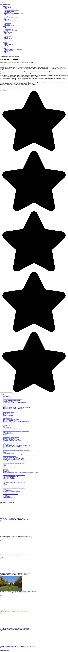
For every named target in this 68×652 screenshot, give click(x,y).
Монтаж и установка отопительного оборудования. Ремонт (16, 447)
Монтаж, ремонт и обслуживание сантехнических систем (16, 448)
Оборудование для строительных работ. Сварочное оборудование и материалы (20, 454)
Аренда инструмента (7, 397)
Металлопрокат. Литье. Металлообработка (12, 446)
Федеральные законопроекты (12, 10)
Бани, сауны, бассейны (8, 401)
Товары (4, 26)
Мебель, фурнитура (7, 444)
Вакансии (7, 35)
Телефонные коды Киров (11, 30)
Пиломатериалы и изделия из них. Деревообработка (14, 462)
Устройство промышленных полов (10, 494)
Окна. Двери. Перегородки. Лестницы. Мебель (13, 458)
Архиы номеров (9, 50)
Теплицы (5, 485)
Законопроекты (6, 425)
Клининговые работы (8, 433)
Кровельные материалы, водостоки (11, 439)
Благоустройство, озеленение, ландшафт (12, 403)
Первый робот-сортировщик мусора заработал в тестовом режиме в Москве (17, 646)
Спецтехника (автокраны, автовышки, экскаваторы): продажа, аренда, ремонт (20, 472)
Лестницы (5, 441)
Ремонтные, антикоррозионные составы (12, 467)
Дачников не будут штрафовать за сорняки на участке (12, 518)
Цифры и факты (9, 15)
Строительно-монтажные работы (10, 476)
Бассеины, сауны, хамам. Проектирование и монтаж (14, 402)
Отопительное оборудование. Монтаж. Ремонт (13, 459)
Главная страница (4, 56)
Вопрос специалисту (7, 410)
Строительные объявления (9, 478)
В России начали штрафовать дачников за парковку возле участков (15, 628)
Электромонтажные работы (9, 497)
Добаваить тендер (9, 40)
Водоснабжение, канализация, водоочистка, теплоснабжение (16, 407)
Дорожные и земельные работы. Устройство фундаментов (16, 421)
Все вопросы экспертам (8, 413)
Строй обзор (8, 12)
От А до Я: (7, 24)
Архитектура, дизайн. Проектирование (11, 400)
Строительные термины (10, 20)
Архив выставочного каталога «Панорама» (12, 399)
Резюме (7, 37)
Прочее (4, 464)
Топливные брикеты (7, 490)
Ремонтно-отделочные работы (9, 466)
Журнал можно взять (10, 54)
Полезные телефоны (10, 25)
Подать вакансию (9, 36)
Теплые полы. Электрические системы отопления (14, 488)
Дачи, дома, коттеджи (7, 418)
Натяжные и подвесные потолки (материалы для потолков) (16, 450)
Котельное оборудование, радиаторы (11, 437)
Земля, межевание (7, 427)
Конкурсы (7, 52)
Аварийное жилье (16, 88)
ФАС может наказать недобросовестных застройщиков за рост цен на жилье (17, 554)
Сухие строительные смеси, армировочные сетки (14, 482)
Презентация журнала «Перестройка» (13, 49)
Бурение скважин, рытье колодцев (10, 404)
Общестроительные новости (11, 17)
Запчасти (5, 426)
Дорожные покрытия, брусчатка (10, 422)
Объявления (5, 31)
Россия (6, 45)
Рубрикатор (8, 23)
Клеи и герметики (7, 432)
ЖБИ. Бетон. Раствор (7, 424)
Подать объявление (9, 33)
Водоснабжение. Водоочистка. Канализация (13, 408)
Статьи (4, 18)
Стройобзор (5, 481)
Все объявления (8, 32)
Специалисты (6, 471)
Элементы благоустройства (9, 500)
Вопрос (4, 409)
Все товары (7, 27)
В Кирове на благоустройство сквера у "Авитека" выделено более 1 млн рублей (18, 591)
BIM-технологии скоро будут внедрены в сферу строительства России (16, 536)
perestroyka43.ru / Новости (6, 88)
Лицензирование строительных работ (11, 443)
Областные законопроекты (11, 8)
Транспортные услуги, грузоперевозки (11, 491)
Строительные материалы (8, 477)
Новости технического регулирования (14, 13)
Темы (4, 483)
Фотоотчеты (5, 46)
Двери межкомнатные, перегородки (11, 419)
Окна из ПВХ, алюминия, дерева (10, 457)
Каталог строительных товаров (10, 428)
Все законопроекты (9, 11)
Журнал (4, 48)
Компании (5, 21)
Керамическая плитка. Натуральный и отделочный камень (16, 431)
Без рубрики (5, 6)
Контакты (7, 51)
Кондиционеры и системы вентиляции (11, 435)
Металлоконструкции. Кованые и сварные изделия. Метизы (16, 445)
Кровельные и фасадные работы (10, 438)
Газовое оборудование (8, 415)
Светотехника (6, 470)
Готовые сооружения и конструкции (11, 416)
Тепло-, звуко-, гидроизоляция (9, 486)
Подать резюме (8, 38)
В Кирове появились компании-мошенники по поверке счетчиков (15, 609)
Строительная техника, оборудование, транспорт (14, 475)
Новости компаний (9, 14)
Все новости (8, 7)
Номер (4, 452)
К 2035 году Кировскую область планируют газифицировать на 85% (15, 573)
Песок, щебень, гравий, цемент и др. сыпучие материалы (16, 460)
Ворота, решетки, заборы (8, 412)
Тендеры (7, 39)
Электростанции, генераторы (9, 498)
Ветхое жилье (23, 88)
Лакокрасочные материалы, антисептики (12, 440)
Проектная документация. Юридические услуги (14, 463)
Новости (5, 451)
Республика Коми (9, 44)
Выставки (5, 42)
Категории (5, 429)
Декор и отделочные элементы (10, 420)
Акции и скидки (9, 29)
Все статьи (7, 19)
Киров (6, 43)
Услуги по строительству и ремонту (11, 492)
